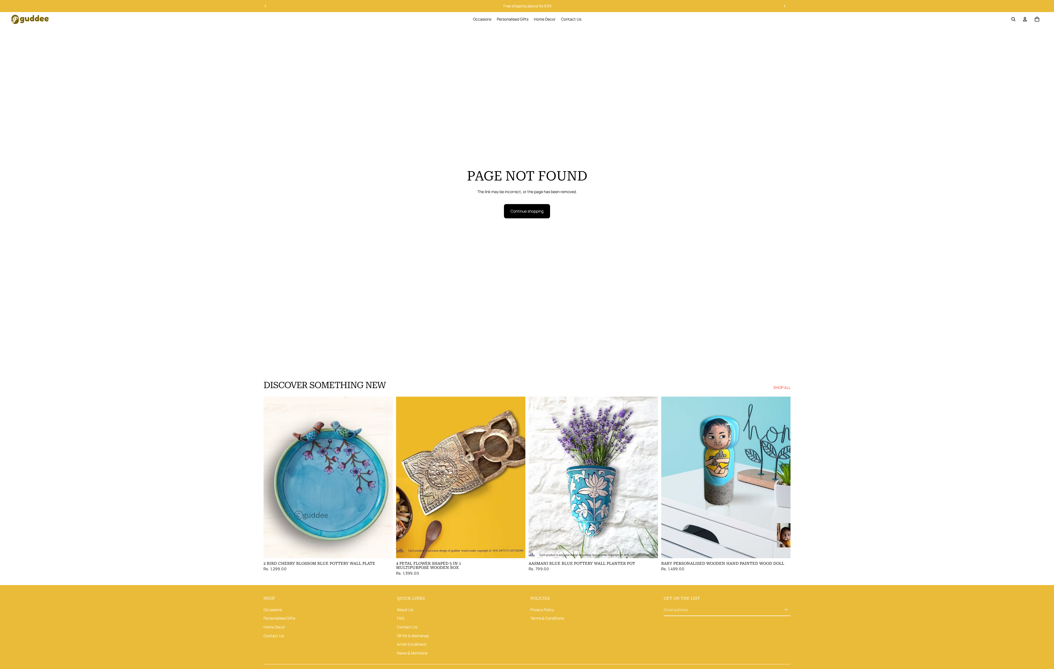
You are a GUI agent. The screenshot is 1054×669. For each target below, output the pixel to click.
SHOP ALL (781, 387)
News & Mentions (412, 653)
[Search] (1013, 19)
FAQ (400, 618)
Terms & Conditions (547, 618)
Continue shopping (527, 211)
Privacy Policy (542, 609)
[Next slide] (784, 6)
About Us (405, 609)
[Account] (1025, 19)
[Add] (384, 550)
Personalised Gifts (279, 618)
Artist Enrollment (412, 644)
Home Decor (274, 627)
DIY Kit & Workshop (413, 635)
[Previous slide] (265, 6)
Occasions (273, 609)
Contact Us (274, 635)
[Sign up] (785, 609)
